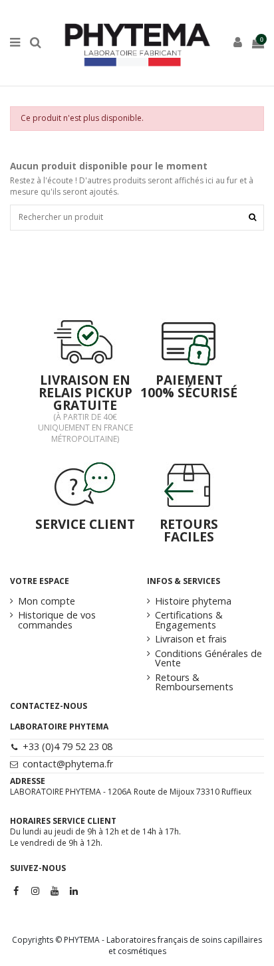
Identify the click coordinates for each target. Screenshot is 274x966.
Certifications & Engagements (189, 620)
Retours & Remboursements (194, 682)
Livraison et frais (191, 639)
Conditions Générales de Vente (208, 658)
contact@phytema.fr (68, 763)
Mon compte (46, 601)
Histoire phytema (193, 601)
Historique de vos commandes (57, 620)
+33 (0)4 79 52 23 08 (67, 746)
